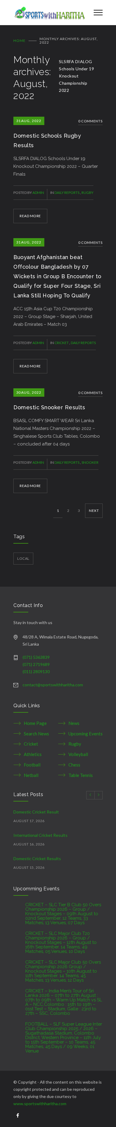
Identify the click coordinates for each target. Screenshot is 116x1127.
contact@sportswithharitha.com (53, 684)
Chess (74, 764)
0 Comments (90, 121)
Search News (36, 733)
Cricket (61, 342)
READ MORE (30, 216)
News (73, 723)
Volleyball (78, 754)
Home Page (35, 723)
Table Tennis (80, 775)
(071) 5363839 (36, 657)
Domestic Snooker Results (49, 407)
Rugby (87, 192)
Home (19, 40)
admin (38, 192)
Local (23, 558)
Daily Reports (67, 192)
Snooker (89, 462)
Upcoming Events (85, 733)
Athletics (33, 754)
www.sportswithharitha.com (39, 1103)
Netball (31, 775)
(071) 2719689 (36, 664)
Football (32, 764)
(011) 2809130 (36, 671)
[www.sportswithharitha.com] (49, 12)
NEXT (94, 510)
